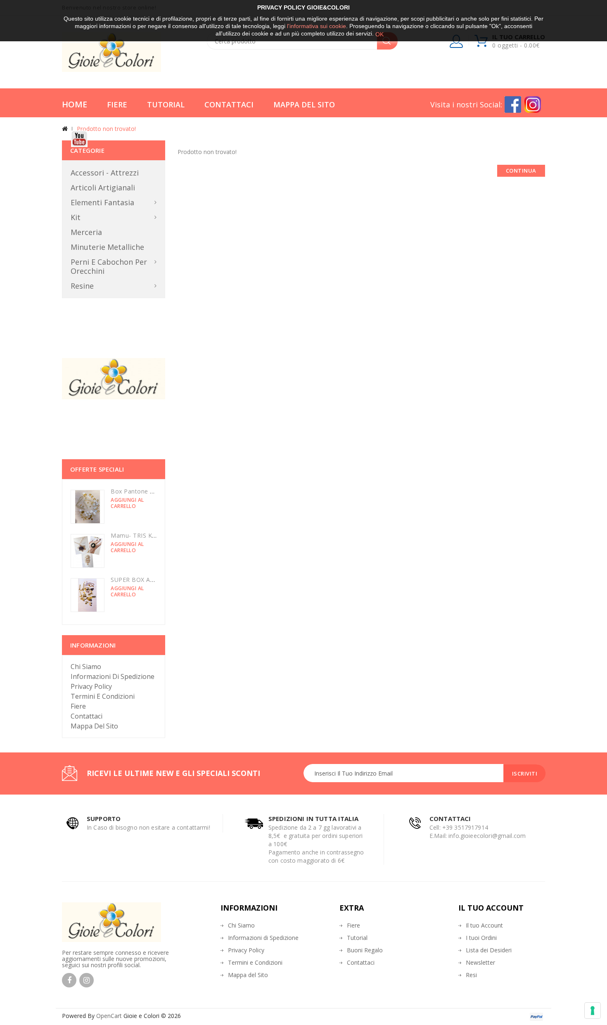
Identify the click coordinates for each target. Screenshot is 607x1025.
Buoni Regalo (365, 950)
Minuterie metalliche (107, 247)
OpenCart (109, 1016)
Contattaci (229, 104)
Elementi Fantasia (102, 202)
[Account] (456, 43)
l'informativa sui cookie (316, 26)
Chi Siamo (86, 666)
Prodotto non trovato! (106, 129)
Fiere (117, 104)
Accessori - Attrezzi (105, 173)
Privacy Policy (91, 686)
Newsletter (480, 962)
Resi (471, 975)
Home (74, 104)
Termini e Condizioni (103, 696)
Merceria (86, 232)
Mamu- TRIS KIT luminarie (148, 535)
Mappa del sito (94, 726)
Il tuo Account (484, 925)
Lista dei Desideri (489, 950)
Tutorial (166, 104)
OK (379, 34)
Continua (521, 170)
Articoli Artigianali (103, 187)
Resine (82, 286)
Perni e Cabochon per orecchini (109, 266)
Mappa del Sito (304, 104)
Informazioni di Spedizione (112, 676)
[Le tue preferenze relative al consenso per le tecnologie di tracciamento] (592, 1010)
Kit (76, 217)
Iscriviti (525, 773)
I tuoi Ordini (481, 938)
